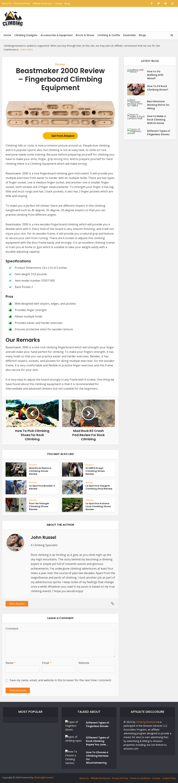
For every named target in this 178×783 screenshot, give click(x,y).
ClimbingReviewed (43, 777)
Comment (12, 628)
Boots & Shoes (85, 35)
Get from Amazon (62, 136)
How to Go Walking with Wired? (155, 75)
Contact (58, 3)
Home (7, 35)
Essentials (129, 35)
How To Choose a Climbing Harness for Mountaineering (97, 757)
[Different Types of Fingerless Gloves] (137, 131)
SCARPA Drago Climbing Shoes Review (95, 471)
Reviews (60, 64)
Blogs (67, 3)
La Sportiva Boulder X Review (42, 487)
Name (11, 663)
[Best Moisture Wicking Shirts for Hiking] (137, 102)
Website (84, 663)
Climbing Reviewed (146, 722)
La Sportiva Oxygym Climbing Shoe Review (99, 487)
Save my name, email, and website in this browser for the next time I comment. (61, 680)
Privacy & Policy (22, 3)
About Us (7, 3)
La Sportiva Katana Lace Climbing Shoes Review (98, 506)
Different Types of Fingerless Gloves (158, 132)
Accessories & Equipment (57, 35)
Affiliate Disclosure (42, 3)
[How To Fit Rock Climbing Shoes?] (137, 89)
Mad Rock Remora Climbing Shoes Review (40, 471)
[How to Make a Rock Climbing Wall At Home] (137, 116)
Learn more (26, 49)
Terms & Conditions (140, 778)
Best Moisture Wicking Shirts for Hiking (158, 105)
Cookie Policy (169, 778)
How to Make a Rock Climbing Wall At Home (156, 119)
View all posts (17, 603)
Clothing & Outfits (108, 35)
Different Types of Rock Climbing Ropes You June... (97, 741)
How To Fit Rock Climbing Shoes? (157, 87)
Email (46, 663)
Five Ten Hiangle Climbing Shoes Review (39, 506)
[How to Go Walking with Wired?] (137, 71)
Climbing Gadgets (25, 35)
